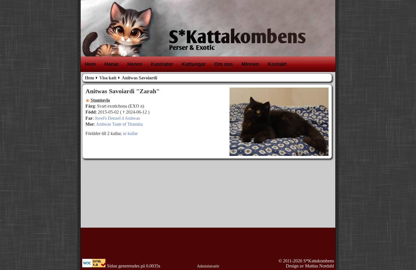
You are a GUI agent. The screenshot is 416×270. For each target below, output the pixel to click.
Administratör (208, 266)
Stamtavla (100, 100)
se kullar (130, 133)
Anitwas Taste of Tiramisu (119, 124)
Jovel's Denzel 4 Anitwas (117, 118)
